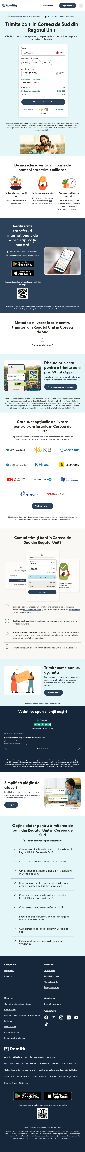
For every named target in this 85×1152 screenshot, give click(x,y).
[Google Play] (22, 264)
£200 (25, 63)
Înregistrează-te (67, 6)
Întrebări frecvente (52, 1004)
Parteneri (8, 1021)
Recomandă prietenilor (14, 1038)
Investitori (8, 976)
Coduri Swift (9, 1010)
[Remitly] (9, 6)
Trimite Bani (49, 971)
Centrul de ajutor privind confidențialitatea (58, 1070)
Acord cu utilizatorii (13, 1057)
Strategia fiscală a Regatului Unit (64, 1077)
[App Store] (22, 273)
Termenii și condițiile (42, 130)
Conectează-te (49, 6)
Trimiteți (24, 48)
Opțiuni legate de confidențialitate (19, 1070)
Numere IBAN (10, 1027)
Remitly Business (51, 976)
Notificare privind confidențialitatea (20, 1063)
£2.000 (36, 63)
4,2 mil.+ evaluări (62, 17)
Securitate (9, 1077)
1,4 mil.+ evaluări (26, 17)
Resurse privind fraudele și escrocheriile (22, 1015)
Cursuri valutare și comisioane (17, 1004)
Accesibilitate (23, 1077)
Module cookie (39, 1077)
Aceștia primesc (27, 69)
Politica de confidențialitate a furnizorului (58, 1063)
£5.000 (47, 63)
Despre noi (9, 971)
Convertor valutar (12, 1032)
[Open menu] (81, 5)
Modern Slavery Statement (16, 1083)
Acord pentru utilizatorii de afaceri (40, 1057)
